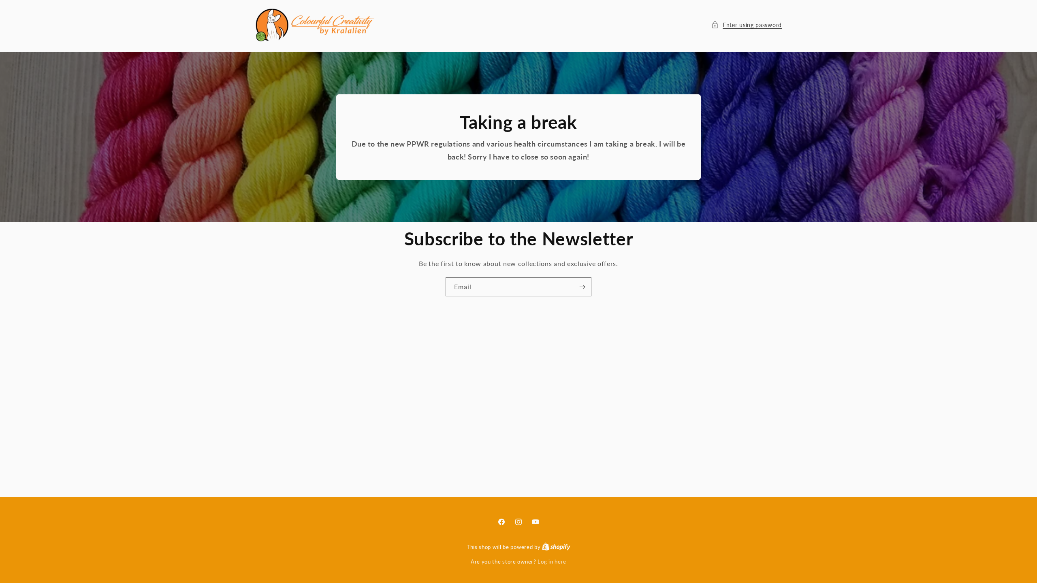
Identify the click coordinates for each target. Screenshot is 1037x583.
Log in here (552, 561)
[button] (746, 25)
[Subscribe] (582, 286)
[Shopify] (556, 547)
